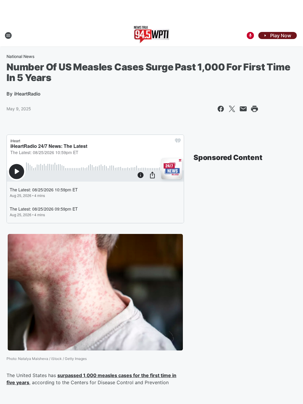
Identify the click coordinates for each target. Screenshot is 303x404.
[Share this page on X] (232, 109)
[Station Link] (151, 35)
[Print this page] (254, 109)
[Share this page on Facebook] (221, 109)
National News (21, 56)
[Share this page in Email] (243, 109)
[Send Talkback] (250, 35)
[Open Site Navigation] (8, 35)
